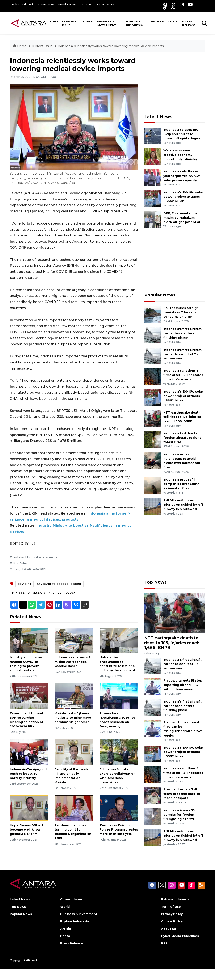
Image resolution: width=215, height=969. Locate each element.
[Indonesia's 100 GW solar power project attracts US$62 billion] (152, 198)
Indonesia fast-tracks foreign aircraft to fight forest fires (182, 437)
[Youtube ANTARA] (190, 5)
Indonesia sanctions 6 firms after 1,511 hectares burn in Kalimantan (183, 375)
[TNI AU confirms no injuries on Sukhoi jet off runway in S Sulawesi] (152, 506)
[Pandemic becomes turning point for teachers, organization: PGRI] (74, 808)
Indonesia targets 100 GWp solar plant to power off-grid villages (181, 134)
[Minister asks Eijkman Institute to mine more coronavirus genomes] (74, 696)
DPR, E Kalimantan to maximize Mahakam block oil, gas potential (181, 217)
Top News (86, 4)
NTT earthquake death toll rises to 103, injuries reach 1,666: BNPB (182, 417)
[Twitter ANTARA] (174, 5)
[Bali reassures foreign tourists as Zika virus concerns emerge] (152, 314)
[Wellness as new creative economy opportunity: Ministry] (152, 157)
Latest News (46, 4)
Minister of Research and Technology (44, 592)
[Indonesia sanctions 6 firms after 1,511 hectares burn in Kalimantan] (152, 377)
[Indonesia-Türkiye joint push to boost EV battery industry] (29, 752)
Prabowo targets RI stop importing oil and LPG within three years (182, 685)
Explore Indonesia (134, 23)
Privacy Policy (172, 914)
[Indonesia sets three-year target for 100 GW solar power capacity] (152, 177)
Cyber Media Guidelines (180, 936)
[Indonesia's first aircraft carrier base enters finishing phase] (152, 335)
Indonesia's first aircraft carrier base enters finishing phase (182, 333)
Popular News (67, 4)
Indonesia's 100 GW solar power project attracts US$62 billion (183, 197)
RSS (164, 943)
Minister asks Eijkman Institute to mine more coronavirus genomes (73, 717)
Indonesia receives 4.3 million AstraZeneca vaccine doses (73, 662)
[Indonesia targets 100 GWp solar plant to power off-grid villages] (152, 136)
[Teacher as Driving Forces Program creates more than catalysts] (119, 808)
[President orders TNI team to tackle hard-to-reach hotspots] (152, 795)
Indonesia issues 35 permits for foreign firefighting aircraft (179, 814)
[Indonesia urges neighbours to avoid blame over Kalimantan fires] (152, 460)
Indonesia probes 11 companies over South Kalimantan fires (181, 484)
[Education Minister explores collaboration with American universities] (119, 752)
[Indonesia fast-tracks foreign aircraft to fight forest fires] (152, 439)
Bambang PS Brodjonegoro (58, 583)
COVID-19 (24, 583)
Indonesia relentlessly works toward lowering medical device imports (111, 46)
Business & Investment (106, 23)
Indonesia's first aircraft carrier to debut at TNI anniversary (182, 354)
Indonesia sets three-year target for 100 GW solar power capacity (181, 176)
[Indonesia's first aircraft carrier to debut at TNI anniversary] (152, 356)
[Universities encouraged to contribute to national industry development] (119, 640)
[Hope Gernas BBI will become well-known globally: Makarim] (29, 808)
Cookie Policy (172, 921)
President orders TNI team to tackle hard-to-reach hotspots (182, 793)
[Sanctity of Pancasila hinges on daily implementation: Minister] (74, 752)
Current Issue (69, 23)
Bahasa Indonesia (23, 4)
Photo (173, 21)
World (87, 21)
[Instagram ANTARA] (182, 5)
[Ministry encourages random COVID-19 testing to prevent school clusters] (29, 640)
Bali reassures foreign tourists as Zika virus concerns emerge (181, 312)
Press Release (189, 23)
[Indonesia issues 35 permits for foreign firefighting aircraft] (152, 816)
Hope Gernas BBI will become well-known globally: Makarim (26, 829)
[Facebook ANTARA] (165, 5)
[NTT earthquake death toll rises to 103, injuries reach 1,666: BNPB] (152, 419)
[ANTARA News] (29, 23)
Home (53, 21)
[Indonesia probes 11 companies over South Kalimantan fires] (152, 485)
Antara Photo (105, 4)
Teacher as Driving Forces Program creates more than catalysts (119, 829)
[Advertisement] (175, 83)
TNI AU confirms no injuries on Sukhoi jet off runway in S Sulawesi (183, 505)
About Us (168, 929)
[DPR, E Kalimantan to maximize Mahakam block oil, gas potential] (152, 219)
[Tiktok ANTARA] (165, 7)
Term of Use (171, 907)
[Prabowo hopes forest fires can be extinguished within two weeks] (152, 728)
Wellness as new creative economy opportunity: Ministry (180, 155)
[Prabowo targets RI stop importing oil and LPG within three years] (152, 686)
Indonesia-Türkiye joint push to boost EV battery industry (28, 773)
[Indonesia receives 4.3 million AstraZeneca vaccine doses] (74, 640)
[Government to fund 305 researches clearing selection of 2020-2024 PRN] (29, 696)
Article (157, 21)
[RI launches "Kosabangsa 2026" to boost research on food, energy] (119, 696)
